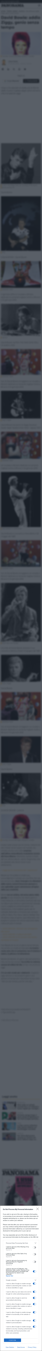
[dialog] (21, 1278)
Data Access (21, 1347)
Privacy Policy (32, 1347)
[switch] (34, 1247)
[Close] (38, 1209)
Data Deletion (10, 1347)
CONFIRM (12, 1340)
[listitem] (21, 1243)
